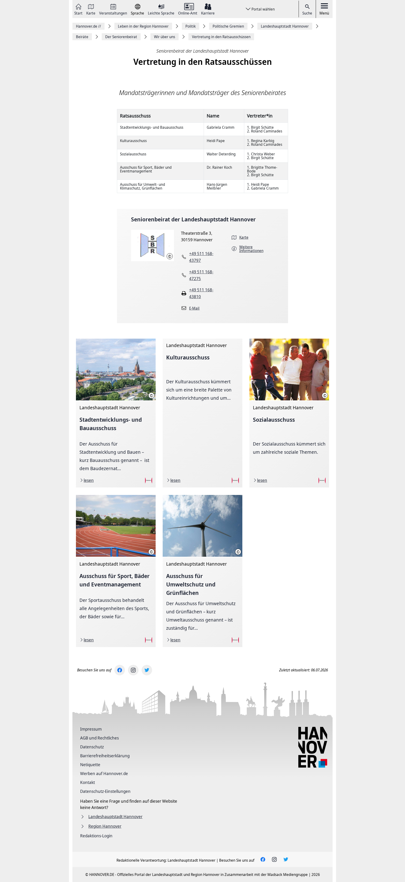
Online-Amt (187, 13)
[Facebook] (119, 670)
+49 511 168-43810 (201, 293)
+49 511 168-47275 (201, 275)
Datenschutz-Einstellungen (105, 791)
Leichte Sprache (161, 13)
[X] (147, 670)
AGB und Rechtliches (99, 738)
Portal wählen (263, 9)
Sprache (137, 13)
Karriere (208, 13)
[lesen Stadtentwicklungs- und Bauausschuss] (115, 413)
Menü (324, 13)
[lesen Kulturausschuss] (202, 413)
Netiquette (90, 764)
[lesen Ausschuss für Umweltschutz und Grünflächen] (202, 571)
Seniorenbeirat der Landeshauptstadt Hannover (193, 219)
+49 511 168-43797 (201, 257)
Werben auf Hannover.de (104, 773)
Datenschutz (92, 747)
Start (78, 13)
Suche (307, 13)
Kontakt (87, 782)
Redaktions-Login (96, 836)
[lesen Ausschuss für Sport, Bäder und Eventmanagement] (115, 571)
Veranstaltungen (113, 13)
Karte (90, 13)
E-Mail (194, 308)
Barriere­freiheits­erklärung (105, 756)
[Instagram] (133, 670)
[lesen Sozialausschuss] (289, 413)
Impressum (91, 729)
